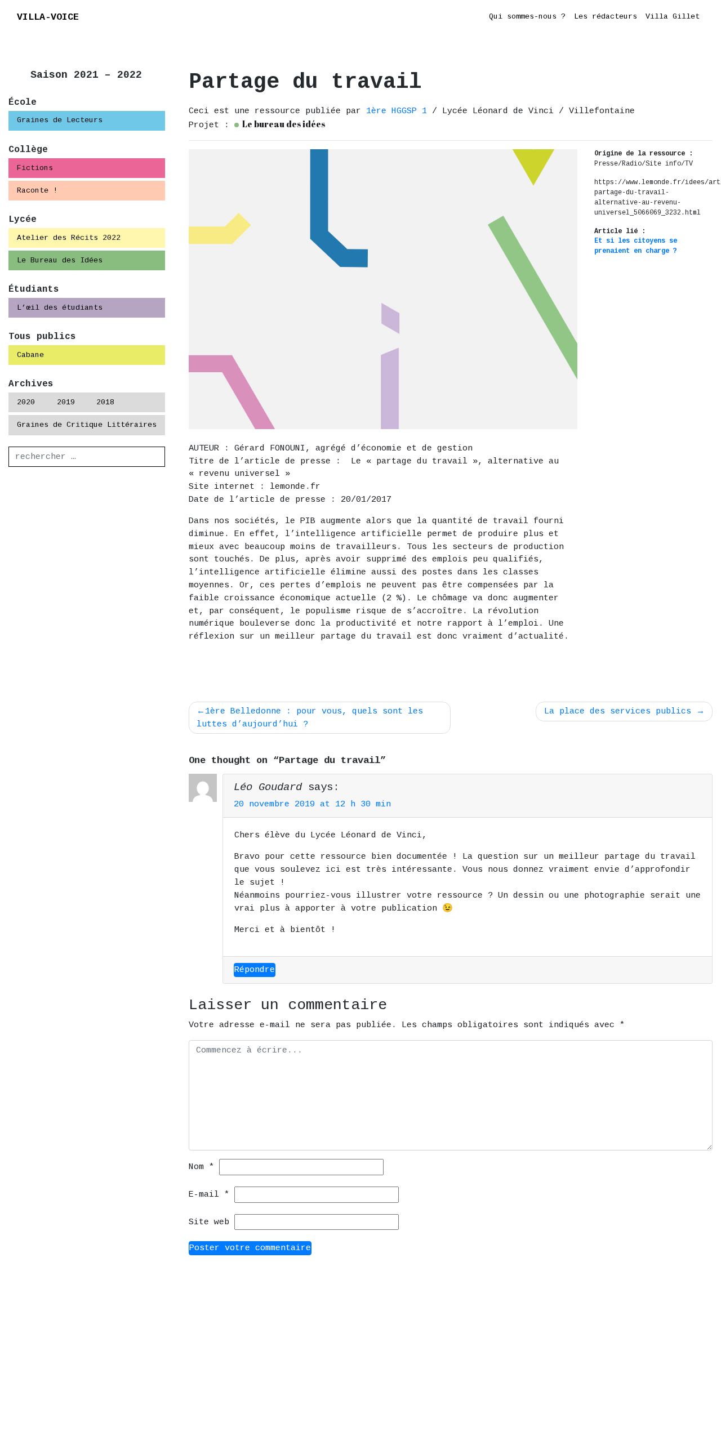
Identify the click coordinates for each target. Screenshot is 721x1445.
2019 (66, 402)
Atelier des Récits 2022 (69, 238)
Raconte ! (37, 190)
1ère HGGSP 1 (399, 111)
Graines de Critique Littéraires (87, 425)
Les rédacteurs (605, 16)
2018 (105, 402)
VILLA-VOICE (48, 17)
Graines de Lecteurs (60, 120)
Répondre (254, 970)
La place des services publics (617, 711)
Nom (201, 1167)
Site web (209, 1222)
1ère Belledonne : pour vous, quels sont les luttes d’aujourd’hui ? (310, 717)
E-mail (209, 1194)
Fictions (35, 168)
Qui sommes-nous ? (527, 16)
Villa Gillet (673, 16)
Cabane (30, 355)
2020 (26, 402)
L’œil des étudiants (60, 308)
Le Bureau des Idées (60, 260)
